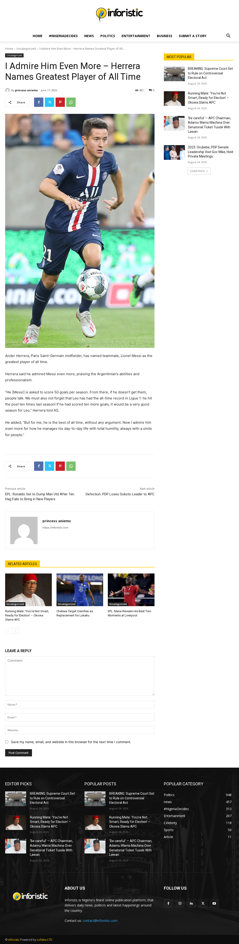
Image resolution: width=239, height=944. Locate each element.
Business (164, 36)
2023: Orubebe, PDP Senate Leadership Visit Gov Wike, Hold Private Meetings (210, 151)
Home (37, 36)
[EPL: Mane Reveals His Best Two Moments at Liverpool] (131, 589)
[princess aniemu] (8, 90)
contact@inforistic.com (100, 920)
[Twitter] (49, 102)
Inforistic (14, 940)
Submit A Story (192, 36)
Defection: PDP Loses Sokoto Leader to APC (120, 494)
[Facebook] (38, 102)
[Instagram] (179, 903)
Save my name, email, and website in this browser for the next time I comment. (71, 742)
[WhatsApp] (71, 102)
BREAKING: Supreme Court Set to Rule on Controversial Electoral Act (210, 73)
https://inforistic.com (55, 527)
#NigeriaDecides (63, 36)
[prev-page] (8, 631)
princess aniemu (26, 90)
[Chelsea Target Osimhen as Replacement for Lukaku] (79, 589)
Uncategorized (26, 49)
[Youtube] (214, 903)
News (89, 36)
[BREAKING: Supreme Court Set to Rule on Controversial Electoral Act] (174, 73)
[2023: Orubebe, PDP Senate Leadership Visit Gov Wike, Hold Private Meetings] (174, 152)
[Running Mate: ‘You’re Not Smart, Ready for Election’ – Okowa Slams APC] (28, 589)
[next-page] (15, 631)
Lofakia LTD (44, 940)
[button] (228, 36)
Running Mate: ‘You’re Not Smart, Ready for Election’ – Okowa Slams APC (27, 615)
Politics (107, 36)
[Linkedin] (191, 903)
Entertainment (136, 36)
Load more (197, 171)
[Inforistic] (119, 15)
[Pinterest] (60, 102)
